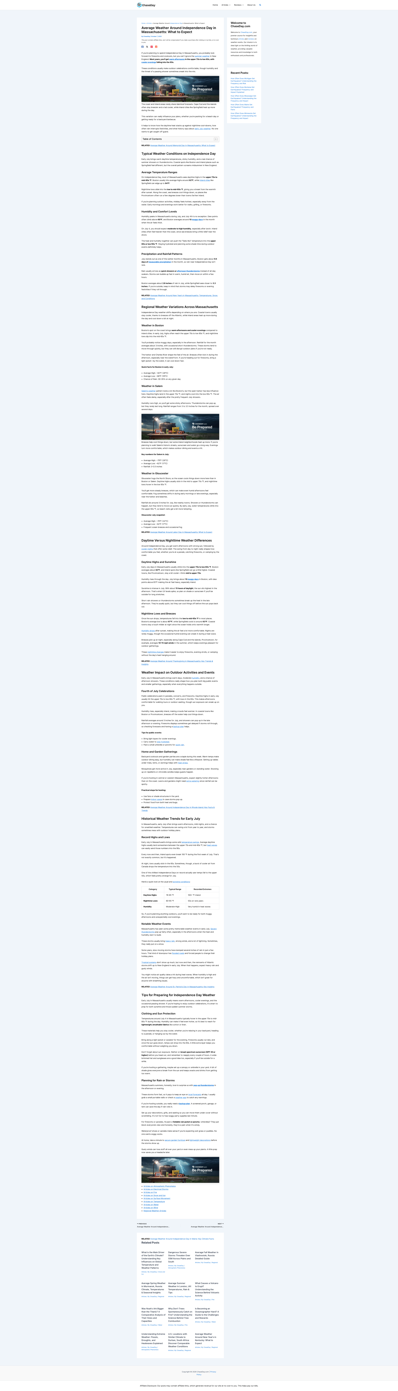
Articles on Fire (150, 1192)
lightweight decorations (200, 1140)
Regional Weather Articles (155, 1211)
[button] (229, 5)
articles (241, 39)
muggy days (197, 219)
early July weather (203, 129)
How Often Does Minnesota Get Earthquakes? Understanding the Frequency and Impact (243, 115)
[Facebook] (142, 47)
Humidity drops (148, 631)
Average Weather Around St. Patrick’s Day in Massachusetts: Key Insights (182, 987)
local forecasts (194, 1094)
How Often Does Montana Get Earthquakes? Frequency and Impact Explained (242, 89)
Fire (213, 1299)
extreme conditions (181, 882)
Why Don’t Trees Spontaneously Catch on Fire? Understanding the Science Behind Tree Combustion (180, 1314)
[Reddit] (156, 47)
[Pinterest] (152, 47)
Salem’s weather (148, 391)
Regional (215, 1262)
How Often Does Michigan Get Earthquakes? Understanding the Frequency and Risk (243, 80)
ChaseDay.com (246, 32)
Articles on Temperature (154, 1201)
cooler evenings (148, 62)
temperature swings (190, 842)
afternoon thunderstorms (188, 271)
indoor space (156, 799)
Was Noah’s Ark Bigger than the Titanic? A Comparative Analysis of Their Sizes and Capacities (153, 1314)
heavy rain (170, 941)
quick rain (180, 745)
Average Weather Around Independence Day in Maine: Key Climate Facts (182, 1239)
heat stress (183, 763)
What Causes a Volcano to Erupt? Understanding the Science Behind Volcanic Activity (207, 1289)
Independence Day (176, 23)
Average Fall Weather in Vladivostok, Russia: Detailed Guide (206, 1255)
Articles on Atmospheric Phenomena (160, 1186)
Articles (143, 1272)
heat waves (212, 845)
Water (160, 1325)
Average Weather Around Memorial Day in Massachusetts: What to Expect (182, 145)
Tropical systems (148, 962)
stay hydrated (163, 742)
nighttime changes (155, 652)
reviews (251, 39)
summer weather (202, 56)
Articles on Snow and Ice (154, 1195)
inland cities (205, 180)
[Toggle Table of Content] (214, 139)
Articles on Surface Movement (157, 1198)
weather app (180, 1097)
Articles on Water (151, 1205)
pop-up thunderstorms (204, 1085)
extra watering (192, 781)
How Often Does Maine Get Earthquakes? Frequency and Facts (242, 107)
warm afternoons (177, 59)
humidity (195, 678)
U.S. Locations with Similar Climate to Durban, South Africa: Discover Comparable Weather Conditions (179, 1340)
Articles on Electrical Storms (156, 1189)
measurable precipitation (160, 262)
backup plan (178, 726)
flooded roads (178, 953)
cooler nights (147, 549)
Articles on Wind (151, 1208)
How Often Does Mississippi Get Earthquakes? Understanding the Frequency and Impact (243, 98)
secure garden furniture (175, 1140)
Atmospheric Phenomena (176, 1268)
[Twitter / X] (147, 47)
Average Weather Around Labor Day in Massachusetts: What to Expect (181, 532)
